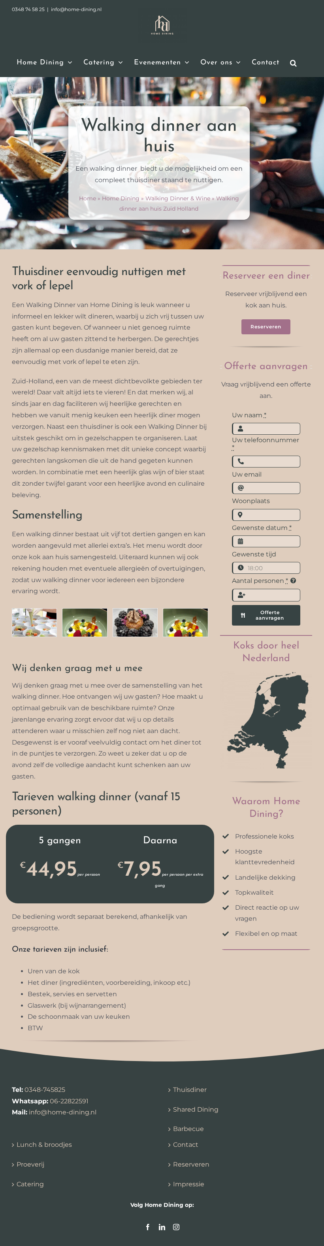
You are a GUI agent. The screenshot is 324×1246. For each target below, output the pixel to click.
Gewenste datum (262, 528)
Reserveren (191, 1164)
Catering (30, 1184)
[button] (293, 63)
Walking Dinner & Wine (177, 198)
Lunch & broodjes (44, 1144)
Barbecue (188, 1129)
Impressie (188, 1184)
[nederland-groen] (266, 674)
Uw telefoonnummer (265, 443)
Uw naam (249, 415)
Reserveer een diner (266, 276)
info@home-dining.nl (62, 1112)
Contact (185, 1144)
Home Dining (120, 198)
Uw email (247, 474)
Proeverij (30, 1164)
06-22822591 (69, 1101)
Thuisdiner (190, 1089)
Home (87, 198)
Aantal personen (260, 580)
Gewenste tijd (254, 554)
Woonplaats (251, 501)
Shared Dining (196, 1109)
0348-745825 (44, 1089)
